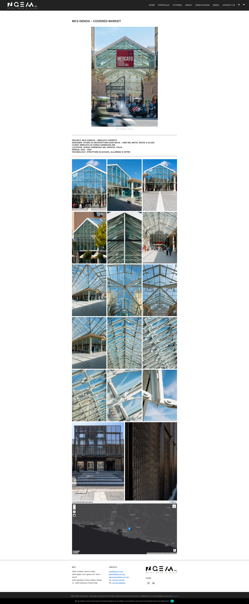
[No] (247, 601)
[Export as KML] (174, 502)
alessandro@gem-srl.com (119, 577)
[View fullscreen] (74, 512)
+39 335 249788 (118, 580)
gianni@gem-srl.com (117, 574)
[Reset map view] (74, 515)
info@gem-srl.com (116, 572)
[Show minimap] (175, 550)
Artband (175, 596)
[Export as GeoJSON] (172, 502)
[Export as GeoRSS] (175, 502)
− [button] (74, 508)
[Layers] (174, 506)
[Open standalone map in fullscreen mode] (170, 502)
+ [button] (74, 506)
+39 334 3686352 (118, 583)
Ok (172, 601)
